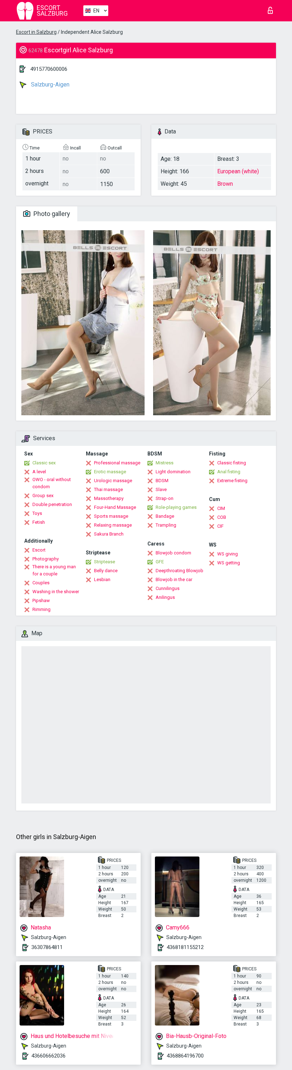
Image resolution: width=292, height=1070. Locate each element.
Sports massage (111, 516)
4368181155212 (185, 947)
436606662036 (48, 1056)
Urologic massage (113, 480)
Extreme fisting (232, 480)
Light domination (173, 471)
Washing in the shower (55, 591)
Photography (45, 559)
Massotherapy (109, 498)
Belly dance (106, 570)
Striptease (104, 561)
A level (39, 471)
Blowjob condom (173, 552)
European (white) (238, 171)
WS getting (228, 562)
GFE (160, 561)
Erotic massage (110, 471)
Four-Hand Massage (115, 507)
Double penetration (52, 504)
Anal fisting (228, 471)
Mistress (164, 462)
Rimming (41, 609)
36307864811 (47, 947)
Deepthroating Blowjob (179, 570)
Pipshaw (41, 600)
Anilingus (165, 597)
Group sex (42, 495)
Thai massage (108, 489)
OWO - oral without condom (51, 483)
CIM (221, 508)
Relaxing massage (113, 525)
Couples (40, 582)
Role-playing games (176, 507)
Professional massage (117, 462)
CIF (220, 526)
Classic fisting (231, 462)
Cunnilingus (167, 588)
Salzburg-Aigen (49, 84)
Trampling (166, 525)
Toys (37, 513)
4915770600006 (48, 69)
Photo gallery (51, 213)
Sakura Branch (109, 534)
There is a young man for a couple (54, 570)
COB (221, 517)
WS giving (227, 554)
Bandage (165, 516)
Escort (39, 550)
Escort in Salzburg (36, 32)
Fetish (38, 522)
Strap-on (164, 498)
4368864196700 (185, 1056)
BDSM (162, 480)
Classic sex (44, 462)
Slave (161, 489)
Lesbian (102, 579)
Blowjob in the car (174, 579)
